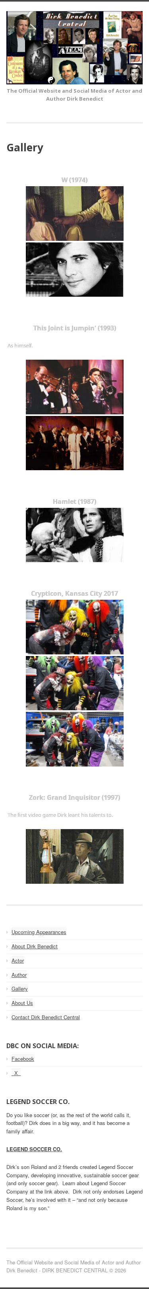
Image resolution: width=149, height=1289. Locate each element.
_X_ (16, 1073)
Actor (18, 960)
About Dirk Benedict (35, 946)
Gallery (20, 988)
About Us (22, 1003)
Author (19, 974)
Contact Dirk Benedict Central (46, 1017)
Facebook (23, 1058)
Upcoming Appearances (39, 932)
